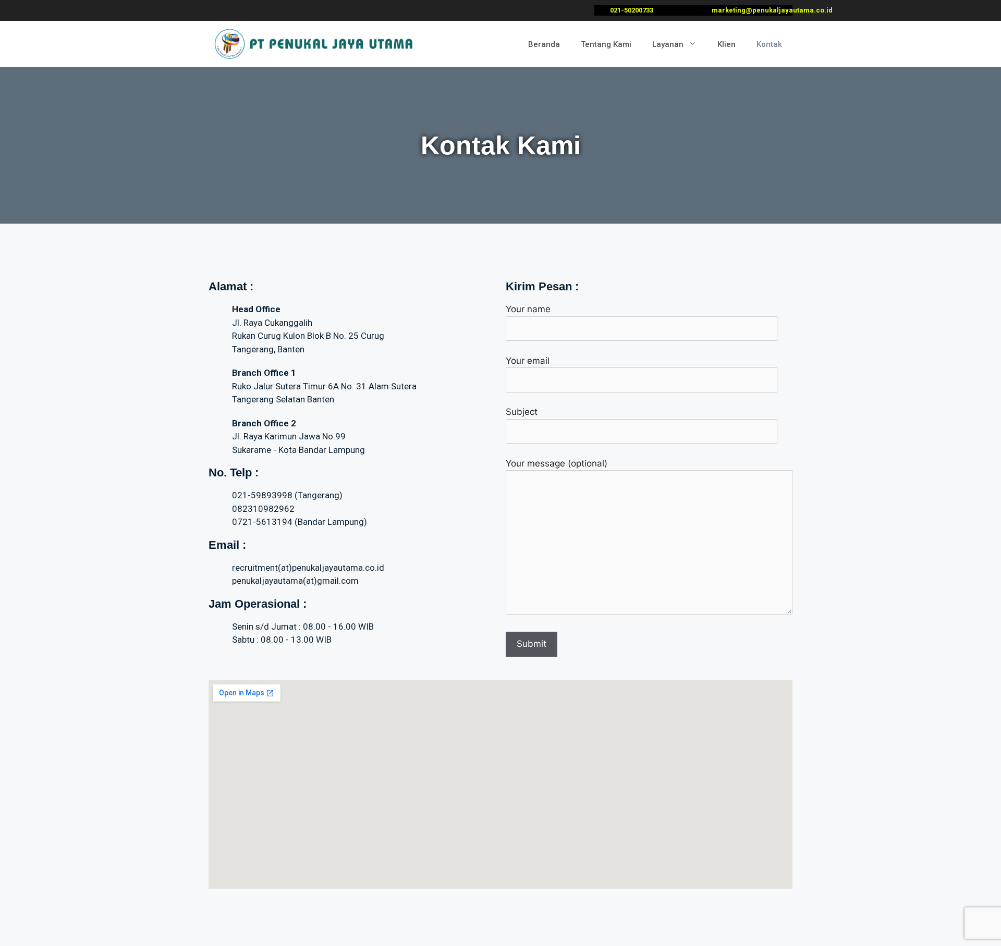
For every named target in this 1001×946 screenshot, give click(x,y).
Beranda (544, 44)
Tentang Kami (606, 44)
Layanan (667, 44)
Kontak (769, 44)
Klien (726, 44)
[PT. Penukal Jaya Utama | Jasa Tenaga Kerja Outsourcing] (313, 44)
